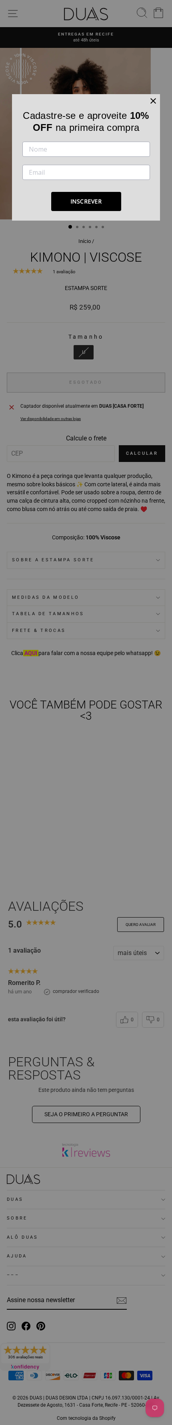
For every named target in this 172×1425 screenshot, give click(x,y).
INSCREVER (86, 201)
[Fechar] (153, 101)
